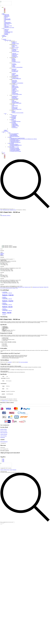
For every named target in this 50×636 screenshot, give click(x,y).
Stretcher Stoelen (14, 97)
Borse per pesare (14, 81)
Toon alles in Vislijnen (15, 51)
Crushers (13, 65)
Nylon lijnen (14, 49)
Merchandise (4, 36)
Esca (11, 62)
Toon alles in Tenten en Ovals (16, 109)
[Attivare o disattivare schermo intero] (1, 523)
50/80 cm (1, 254)
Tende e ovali (6, 26)
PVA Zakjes (14, 69)
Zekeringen (14, 126)
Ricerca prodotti (3, 208)
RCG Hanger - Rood (3, 275)
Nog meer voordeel (11, 146)
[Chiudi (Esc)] (3, 523)
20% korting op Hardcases (14, 144)
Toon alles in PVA (15, 71)
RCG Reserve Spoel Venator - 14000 (6, 269)
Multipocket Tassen (15, 86)
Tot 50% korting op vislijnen (14, 147)
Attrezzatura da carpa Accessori (9, 27)
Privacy (8, 469)
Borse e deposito (12, 83)
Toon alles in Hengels (15, 43)
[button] (0, 214)
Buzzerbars (14, 59)
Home (1, 209)
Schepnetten (14, 73)
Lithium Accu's (6, 29)
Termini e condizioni (3, 469)
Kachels (13, 111)
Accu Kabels (14, 123)
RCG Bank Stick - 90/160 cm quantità (6, 259)
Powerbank (6, 33)
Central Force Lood (15, 54)
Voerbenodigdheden (7, 19)
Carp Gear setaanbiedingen (14, 133)
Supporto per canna (7, 18)
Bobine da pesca (6, 16)
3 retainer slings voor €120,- (14, 141)
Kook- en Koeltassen (15, 87)
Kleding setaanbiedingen (14, 135)
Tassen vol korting (11, 143)
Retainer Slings (14, 80)
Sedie (5, 24)
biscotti (11, 469)
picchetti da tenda (14, 107)
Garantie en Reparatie (3, 434)
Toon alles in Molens (15, 47)
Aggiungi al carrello (3, 260)
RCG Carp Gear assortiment (23, 362)
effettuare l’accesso (5, 400)
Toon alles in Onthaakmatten (16, 78)
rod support (9, 362)
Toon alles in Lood (15, 56)
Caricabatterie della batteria (8, 31)
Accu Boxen (14, 120)
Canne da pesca (6, 15)
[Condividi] (2, 523)
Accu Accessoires (7, 32)
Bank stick (13, 60)
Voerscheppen (14, 64)
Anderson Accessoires (15, 125)
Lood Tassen (14, 91)
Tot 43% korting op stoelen (14, 139)
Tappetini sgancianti (7, 22)
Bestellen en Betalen (3, 429)
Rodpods (13, 58)
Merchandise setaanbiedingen (14, 136)
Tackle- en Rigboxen (15, 90)
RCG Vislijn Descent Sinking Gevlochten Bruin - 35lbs (9, 281)
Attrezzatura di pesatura (8, 23)
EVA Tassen (14, 88)
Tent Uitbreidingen (15, 105)
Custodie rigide (14, 89)
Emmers (13, 85)
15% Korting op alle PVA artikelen (15, 151)
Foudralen (13, 42)
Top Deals (9, 137)
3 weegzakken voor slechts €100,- (15, 142)
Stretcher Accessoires (15, 102)
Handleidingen (2, 437)
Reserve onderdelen (15, 75)
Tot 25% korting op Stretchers (14, 150)
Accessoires (14, 61)
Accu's (3, 28)
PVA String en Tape (15, 70)
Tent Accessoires (14, 108)
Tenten (13, 104)
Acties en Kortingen (3, 435)
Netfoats (13, 74)
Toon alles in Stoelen (15, 98)
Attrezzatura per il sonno (8, 25)
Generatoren (6, 34)
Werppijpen (14, 63)
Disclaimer (14, 469)
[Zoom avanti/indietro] (0, 523)
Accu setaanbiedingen (13, 134)
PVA (5, 20)
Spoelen (13, 46)
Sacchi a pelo (14, 101)
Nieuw (3, 13)
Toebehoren (12, 119)
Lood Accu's (6, 30)
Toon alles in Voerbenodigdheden (17, 67)
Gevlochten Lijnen (15, 48)
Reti (5, 21)
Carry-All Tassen (14, 84)
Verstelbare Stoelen (15, 96)
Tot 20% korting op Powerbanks (15, 140)
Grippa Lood (14, 53)
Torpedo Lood (14, 55)
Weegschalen (14, 82)
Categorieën (4, 39)
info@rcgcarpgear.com (3, 441)
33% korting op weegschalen (14, 148)
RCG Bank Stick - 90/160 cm (5, 262)
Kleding (3, 35)
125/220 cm (2, 253)
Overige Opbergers (15, 93)
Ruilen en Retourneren (3, 432)
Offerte (9, 132)
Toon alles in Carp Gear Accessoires (17, 112)
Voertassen (13, 92)
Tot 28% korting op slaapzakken (15, 149)
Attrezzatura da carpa (5, 14)
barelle (13, 100)
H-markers (13, 66)
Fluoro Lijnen (14, 50)
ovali (13, 106)
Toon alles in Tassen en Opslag (17, 94)
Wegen (11, 79)
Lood (5, 17)
